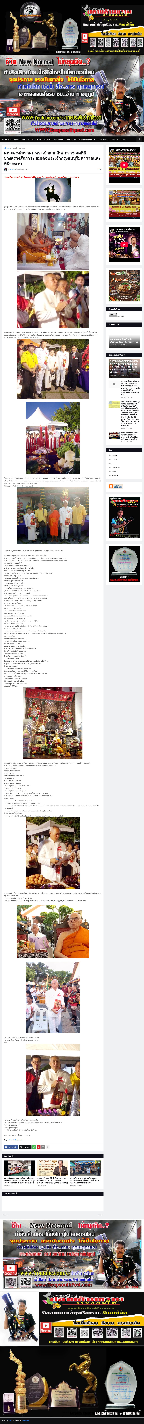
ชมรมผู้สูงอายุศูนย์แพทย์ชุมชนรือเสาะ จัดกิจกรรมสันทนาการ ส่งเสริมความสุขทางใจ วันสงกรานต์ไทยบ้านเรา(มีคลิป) (19, 1180)
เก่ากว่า (99, 1215)
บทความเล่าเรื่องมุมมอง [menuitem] (15, 145)
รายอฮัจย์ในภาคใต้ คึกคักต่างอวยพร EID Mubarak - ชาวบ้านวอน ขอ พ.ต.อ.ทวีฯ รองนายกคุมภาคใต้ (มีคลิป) (52, 1180)
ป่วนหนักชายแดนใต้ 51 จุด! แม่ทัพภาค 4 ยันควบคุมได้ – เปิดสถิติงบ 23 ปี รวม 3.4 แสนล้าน (129, 436)
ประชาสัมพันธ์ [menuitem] (103, 139)
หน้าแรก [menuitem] (8, 139)
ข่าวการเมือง (113, 455)
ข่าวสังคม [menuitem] (47, 139)
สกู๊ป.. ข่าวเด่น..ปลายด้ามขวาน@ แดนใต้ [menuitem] (81, 139)
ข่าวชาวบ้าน (113, 459)
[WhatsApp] (34, 1147)
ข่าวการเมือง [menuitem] (36, 139)
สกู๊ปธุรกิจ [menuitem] (115, 139)
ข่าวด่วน (112, 463)
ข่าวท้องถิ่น (112, 471)
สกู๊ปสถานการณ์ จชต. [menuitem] (21, 139)
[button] (3, 139)
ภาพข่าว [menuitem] (124, 139)
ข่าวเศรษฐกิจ (113, 475)
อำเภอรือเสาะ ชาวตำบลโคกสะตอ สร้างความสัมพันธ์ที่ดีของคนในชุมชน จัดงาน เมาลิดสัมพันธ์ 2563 (85, 1180)
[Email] (43, 1147)
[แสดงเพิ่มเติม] (48, 1147)
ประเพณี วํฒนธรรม (18, 148)
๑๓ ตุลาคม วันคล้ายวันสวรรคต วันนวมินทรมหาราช (124, 340)
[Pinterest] (38, 1147)
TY (10, 1421)
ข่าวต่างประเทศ (114, 467)
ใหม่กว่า (5, 1215)
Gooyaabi (25, 1421)
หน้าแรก (7, 148)
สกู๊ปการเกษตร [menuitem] (59, 139)
